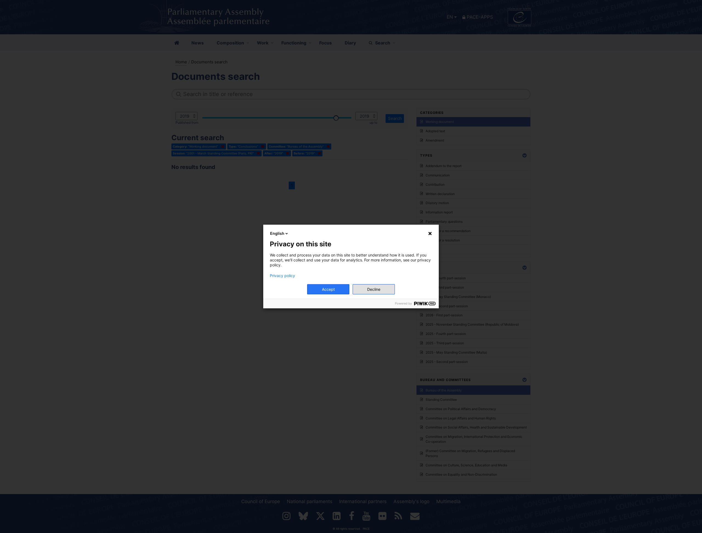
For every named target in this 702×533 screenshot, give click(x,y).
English (277, 233)
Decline (373, 289)
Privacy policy (282, 275)
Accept (328, 289)
